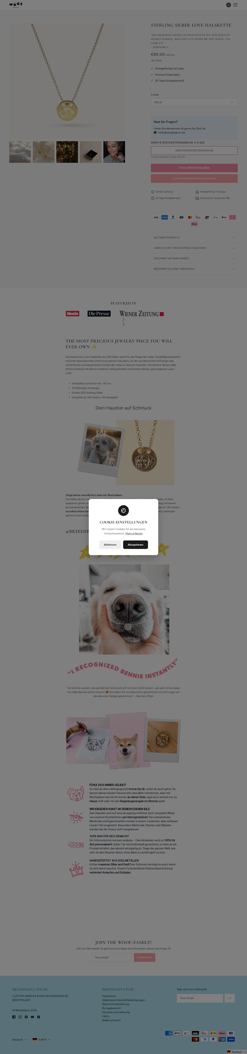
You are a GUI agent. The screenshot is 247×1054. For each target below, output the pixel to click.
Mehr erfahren (134, 533)
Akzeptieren (135, 544)
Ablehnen (110, 544)
